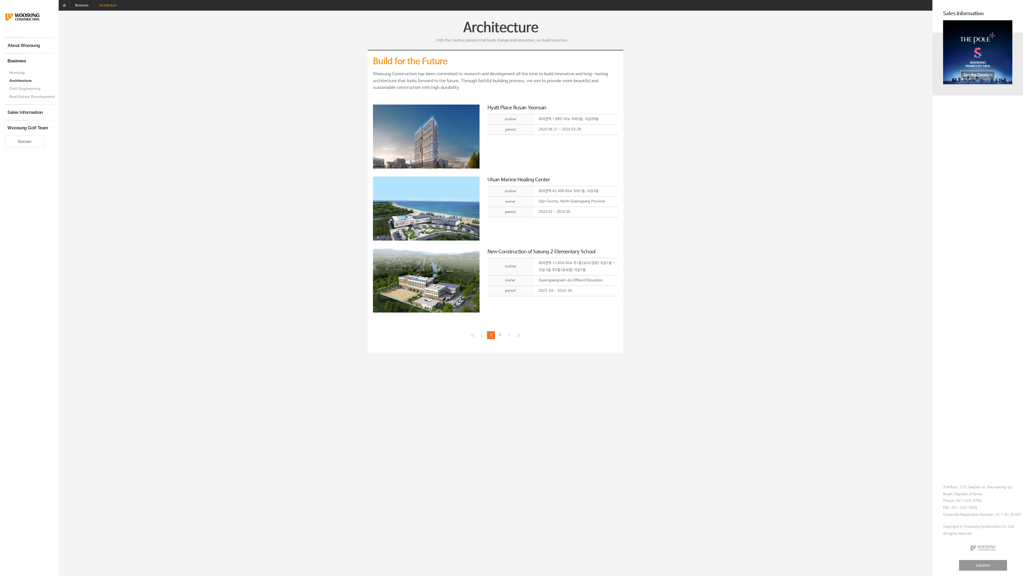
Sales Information (25, 112)
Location (983, 565)
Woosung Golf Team (27, 127)
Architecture (20, 80)
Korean (24, 141)
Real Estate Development (31, 96)
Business (16, 60)
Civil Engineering (24, 88)
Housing (17, 72)
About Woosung (23, 45)
